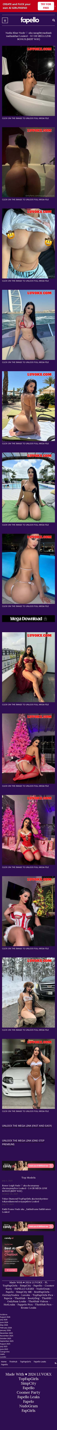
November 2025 (6, 1335)
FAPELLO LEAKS (24, 1288)
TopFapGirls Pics (43, 1295)
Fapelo (10, 1291)
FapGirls (28, 1410)
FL (46, 1282)
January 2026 (5, 1330)
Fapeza (8, 1298)
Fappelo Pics (25, 1304)
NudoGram (43, 1288)
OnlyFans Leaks (16, 1301)
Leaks (2, 1354)
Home (4, 1361)
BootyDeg (33, 1298)
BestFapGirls (41, 1291)
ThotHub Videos (38, 1301)
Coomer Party (28, 1392)
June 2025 (4, 1349)
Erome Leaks (28, 1307)
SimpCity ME (24, 1291)
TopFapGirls (10, 1285)
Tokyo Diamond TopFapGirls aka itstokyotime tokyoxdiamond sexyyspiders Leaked (25, 1200)
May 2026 (4, 1325)
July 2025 (3, 1346)
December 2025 (6, 1333)
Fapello (37, 1285)
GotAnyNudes (10, 1295)
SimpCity (25, 1285)
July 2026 (3, 1319)
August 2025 (5, 1344)
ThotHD (46, 1298)
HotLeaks (9, 1304)
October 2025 (5, 1338)
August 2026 (5, 1317)
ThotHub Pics (43, 1304)
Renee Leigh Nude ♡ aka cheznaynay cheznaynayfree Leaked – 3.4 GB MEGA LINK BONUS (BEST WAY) (24, 1188)
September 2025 (6, 1341)
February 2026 (6, 1327)
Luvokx (25, 1295)
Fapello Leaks (40, 1361)
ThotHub (20, 1298)
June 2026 (4, 1322)
